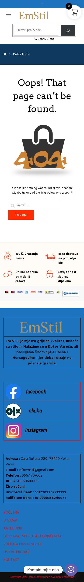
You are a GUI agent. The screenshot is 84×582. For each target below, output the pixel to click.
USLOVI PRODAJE (17, 552)
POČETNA (11, 513)
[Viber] (71, 570)
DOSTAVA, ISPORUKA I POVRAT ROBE (33, 536)
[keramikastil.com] (5, 54)
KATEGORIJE (13, 528)
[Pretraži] (68, 30)
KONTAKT (11, 560)
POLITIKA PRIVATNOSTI (22, 544)
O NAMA (10, 521)
